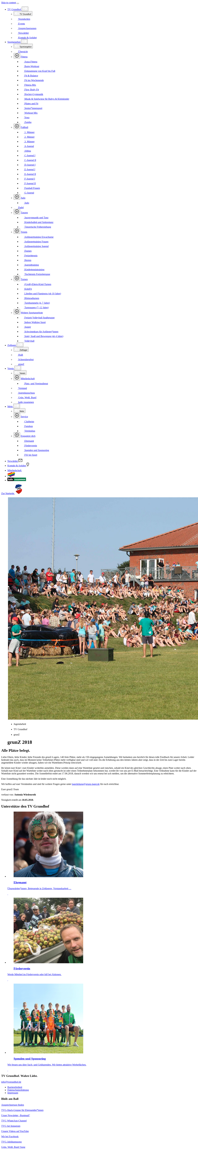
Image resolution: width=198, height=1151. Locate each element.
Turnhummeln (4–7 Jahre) (37, 303)
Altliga (27, 151)
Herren (27, 260)
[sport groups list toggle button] (17, 55)
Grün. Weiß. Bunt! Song (13, 1147)
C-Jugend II (30, 160)
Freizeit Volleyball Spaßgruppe (39, 317)
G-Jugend (29, 192)
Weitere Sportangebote (32, 312)
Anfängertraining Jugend (36, 246)
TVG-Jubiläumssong (11, 1141)
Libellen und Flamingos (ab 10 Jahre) (42, 293)
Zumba (27, 122)
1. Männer (29, 132)
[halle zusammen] (16, 480)
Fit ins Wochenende (34, 80)
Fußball (24, 127)
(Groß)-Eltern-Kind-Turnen (37, 284)
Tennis (24, 232)
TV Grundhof (14, 9)
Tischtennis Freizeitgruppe (37, 274)
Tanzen (24, 212)
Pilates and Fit (31, 103)
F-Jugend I (29, 178)
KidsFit (28, 289)
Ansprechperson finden (12, 1105)
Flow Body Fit (31, 89)
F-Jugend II (30, 183)
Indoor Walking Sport (35, 322)
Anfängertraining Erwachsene (39, 237)
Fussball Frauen (32, 188)
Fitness (24, 56)
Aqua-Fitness (30, 61)
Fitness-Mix (30, 85)
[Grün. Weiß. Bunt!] (11, 476)
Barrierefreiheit (14, 1087)
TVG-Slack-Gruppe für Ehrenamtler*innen (22, 1110)
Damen (28, 251)
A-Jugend (29, 146)
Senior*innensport (33, 108)
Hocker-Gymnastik (33, 94)
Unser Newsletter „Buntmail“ (15, 1115)
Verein (10, 368)
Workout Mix (31, 113)
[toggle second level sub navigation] (17, 377)
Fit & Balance (31, 75)
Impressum (12, 1092)
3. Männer (29, 141)
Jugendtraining (31, 265)
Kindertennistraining (34, 269)
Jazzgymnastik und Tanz (36, 217)
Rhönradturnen (31, 298)
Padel (21, 207)
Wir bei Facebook (10, 1136)
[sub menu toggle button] (25, 9)
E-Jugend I (29, 169)
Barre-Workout (31, 66)
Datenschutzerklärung (18, 1090)
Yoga (26, 117)
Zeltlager (12, 345)
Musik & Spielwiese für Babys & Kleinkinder (46, 99)
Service (24, 416)
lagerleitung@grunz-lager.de (86, 784)
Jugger (27, 327)
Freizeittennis (30, 255)
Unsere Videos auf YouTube (15, 1131)
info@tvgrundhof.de (11, 1082)
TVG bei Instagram (10, 1126)
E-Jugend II (30, 174)
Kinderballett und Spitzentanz (38, 222)
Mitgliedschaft (28, 378)
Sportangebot (14, 42)
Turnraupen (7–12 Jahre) (36, 307)
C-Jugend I (29, 155)
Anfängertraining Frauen (36, 241)
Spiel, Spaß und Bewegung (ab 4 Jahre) (43, 336)
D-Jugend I (29, 164)
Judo (23, 198)
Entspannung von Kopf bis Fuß (39, 71)
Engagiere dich (28, 436)
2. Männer (29, 137)
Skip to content (8, 2)
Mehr (10, 406)
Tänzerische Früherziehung (37, 227)
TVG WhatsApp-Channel (14, 1120)
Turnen (24, 279)
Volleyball (29, 341)
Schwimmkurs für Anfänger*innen (41, 331)
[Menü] (18, 3)
